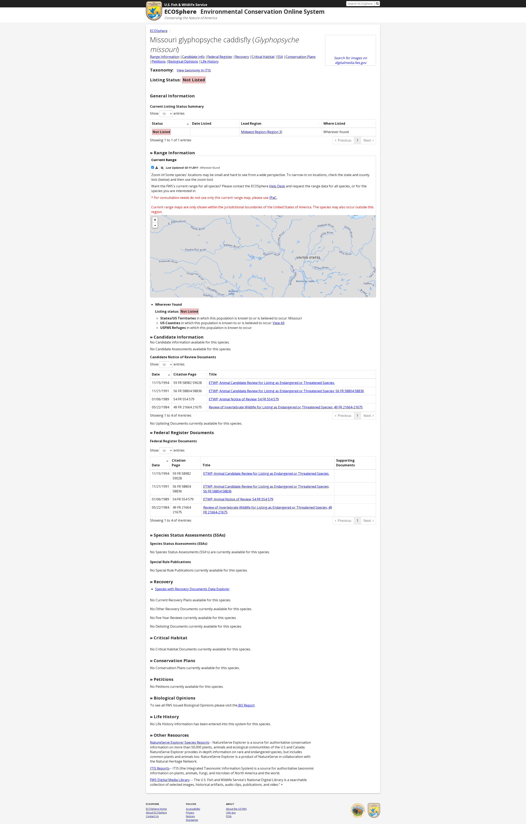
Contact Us (152, 816)
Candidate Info (193, 56)
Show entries (167, 113)
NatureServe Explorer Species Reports (179, 742)
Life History (210, 61)
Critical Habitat (263, 56)
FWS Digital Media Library (170, 780)
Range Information (164, 56)
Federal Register (219, 56)
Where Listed (334, 123)
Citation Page (184, 374)
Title (213, 374)
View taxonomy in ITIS (194, 70)
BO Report (246, 705)
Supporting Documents (345, 462)
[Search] (377, 3)
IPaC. (273, 197)
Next (367, 140)
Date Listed (201, 123)
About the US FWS (236, 809)
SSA (280, 56)
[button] (156, 168)
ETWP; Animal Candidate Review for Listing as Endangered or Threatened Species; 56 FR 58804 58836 (286, 391)
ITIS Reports (159, 768)
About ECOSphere (156, 812)
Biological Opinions (183, 61)
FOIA (229, 816)
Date (156, 374)
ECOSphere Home (156, 809)
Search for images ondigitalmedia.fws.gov (350, 60)
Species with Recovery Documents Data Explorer (192, 589)
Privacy (190, 812)
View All (278, 323)
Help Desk (277, 186)
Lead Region (251, 123)
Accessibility (193, 809)
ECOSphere (158, 31)
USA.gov (231, 812)
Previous (344, 140)
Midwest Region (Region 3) (261, 132)
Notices (190, 816)
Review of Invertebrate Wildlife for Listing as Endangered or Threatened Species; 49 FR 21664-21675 (286, 407)
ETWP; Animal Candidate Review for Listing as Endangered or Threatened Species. (272, 382)
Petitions (159, 61)
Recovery (242, 56)
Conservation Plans (301, 56)
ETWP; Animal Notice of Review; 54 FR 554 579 (244, 399)
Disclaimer (192, 820)
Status (157, 123)
